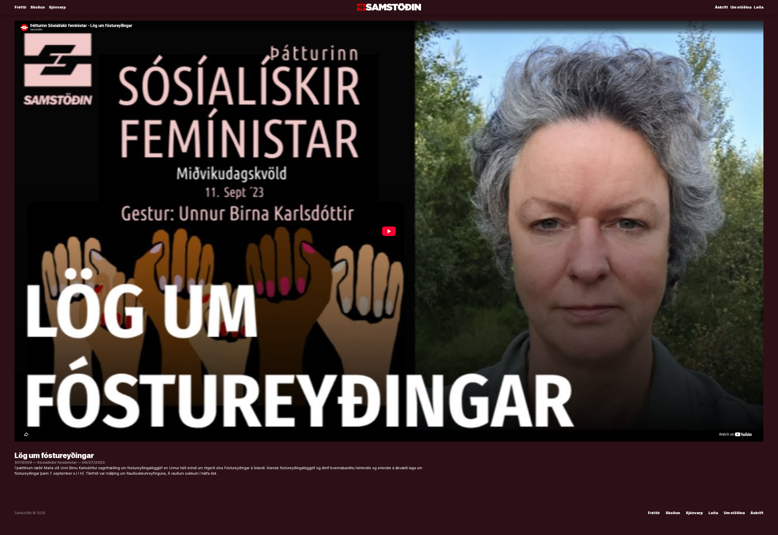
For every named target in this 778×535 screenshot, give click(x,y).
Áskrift (721, 7)
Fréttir (21, 7)
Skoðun (37, 7)
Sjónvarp (57, 7)
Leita (758, 7)
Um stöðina (740, 7)
